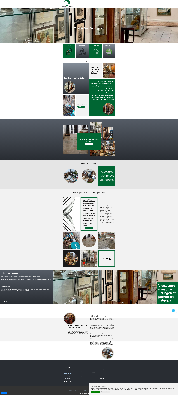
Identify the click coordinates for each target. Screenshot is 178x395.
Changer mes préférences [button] (105, 391)
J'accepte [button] (93, 391)
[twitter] (107, 258)
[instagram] (110, 258)
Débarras (68, 45)
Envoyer (102, 378)
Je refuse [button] (98, 391)
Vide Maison (96, 45)
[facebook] (104, 258)
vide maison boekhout (72, 390)
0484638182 (4, 392)
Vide (82, 45)
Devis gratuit (109, 45)
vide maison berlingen (72, 387)
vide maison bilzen (72, 389)
